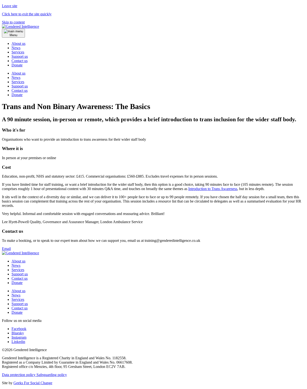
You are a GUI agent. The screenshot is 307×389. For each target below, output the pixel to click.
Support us (20, 56)
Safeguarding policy (51, 375)
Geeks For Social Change (32, 383)
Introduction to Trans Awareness (212, 189)
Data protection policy (19, 375)
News (16, 48)
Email (6, 249)
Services (18, 52)
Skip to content (13, 22)
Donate (17, 95)
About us (18, 43)
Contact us (20, 61)
